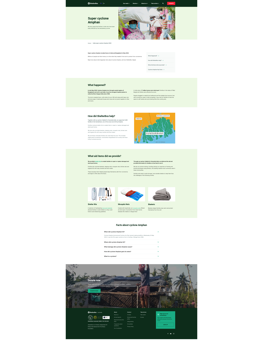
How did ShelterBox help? (155, 60)
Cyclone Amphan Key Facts (155, 69)
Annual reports (117, 317)
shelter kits (98, 161)
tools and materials (107, 208)
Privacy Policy (130, 326)
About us (116, 314)
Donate (171, 3)
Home (89, 43)
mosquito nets (136, 208)
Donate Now (94, 291)
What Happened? (152, 55)
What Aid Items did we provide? (156, 65)
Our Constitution (118, 328)
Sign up (165, 324)
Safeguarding (130, 321)
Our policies (130, 324)
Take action (143, 314)
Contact (129, 314)
